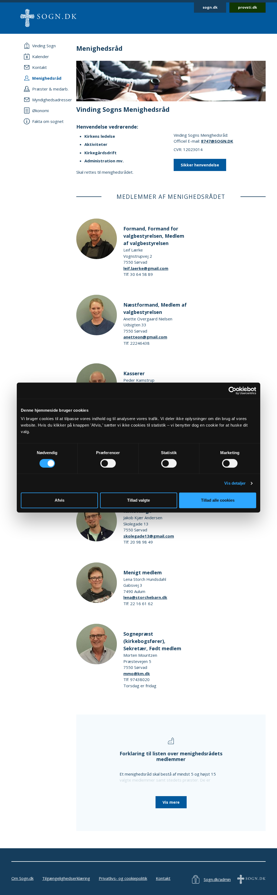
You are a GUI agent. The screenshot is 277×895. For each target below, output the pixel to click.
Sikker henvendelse (200, 164)
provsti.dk (247, 7)
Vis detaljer (235, 483)
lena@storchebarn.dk (145, 597)
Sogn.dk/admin (217, 879)
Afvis (59, 500)
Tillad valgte (138, 500)
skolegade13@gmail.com (148, 536)
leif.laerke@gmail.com (145, 268)
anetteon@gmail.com (145, 337)
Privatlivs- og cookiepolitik (123, 878)
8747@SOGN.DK (217, 141)
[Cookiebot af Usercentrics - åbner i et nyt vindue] (232, 391)
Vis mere (171, 802)
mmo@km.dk (136, 673)
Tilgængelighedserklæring (66, 878)
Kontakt (163, 878)
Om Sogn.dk (22, 878)
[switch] (108, 463)
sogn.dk (210, 7)
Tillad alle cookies (218, 500)
